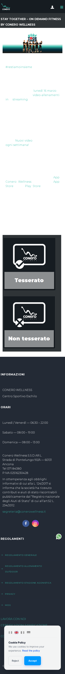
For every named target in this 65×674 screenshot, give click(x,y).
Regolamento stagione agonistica (28, 583)
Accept (32, 660)
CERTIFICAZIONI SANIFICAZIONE (24, 625)
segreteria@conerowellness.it (24, 511)
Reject (15, 660)
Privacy (10, 594)
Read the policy (31, 650)
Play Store (33, 186)
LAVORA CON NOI (13, 619)
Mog (8, 605)
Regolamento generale (21, 555)
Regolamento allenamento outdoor (23, 569)
